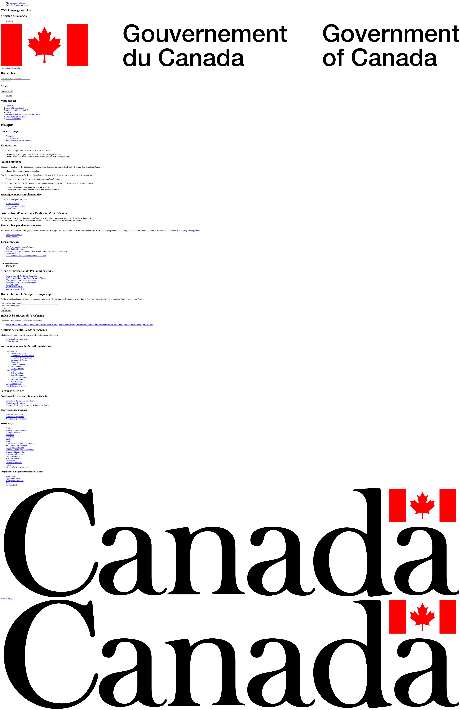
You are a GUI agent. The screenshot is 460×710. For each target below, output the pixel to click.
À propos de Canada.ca (14, 481)
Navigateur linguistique (191, 231)
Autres (150, 325)
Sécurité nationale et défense (16, 445)
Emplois (9, 428)
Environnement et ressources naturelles (20, 443)
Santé (8, 439)
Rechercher (6, 310)
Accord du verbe (12, 138)
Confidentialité (11, 485)
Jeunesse (9, 465)
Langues (9, 112)
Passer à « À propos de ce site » (18, 5)
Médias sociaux (11, 476)
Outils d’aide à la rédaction (16, 117)
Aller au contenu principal (15, 3)
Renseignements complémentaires (18, 140)
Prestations (10, 437)
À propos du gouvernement (16, 419)
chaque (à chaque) (13, 204)
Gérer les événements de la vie (17, 467)
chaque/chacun (11, 208)
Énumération (10, 136)
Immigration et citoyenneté (16, 430)
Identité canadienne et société (17, 110)
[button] (22, 276)
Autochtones (10, 461)
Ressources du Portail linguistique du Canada (23, 114)
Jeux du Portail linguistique (16, 386)
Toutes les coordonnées (14, 414)
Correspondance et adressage (17, 339)
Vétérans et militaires (14, 463)
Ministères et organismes (15, 417)
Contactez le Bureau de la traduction (19, 401)
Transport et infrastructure (15, 452)
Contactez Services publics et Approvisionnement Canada (27, 405)
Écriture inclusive (12, 341)
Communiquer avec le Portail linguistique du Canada (26, 256)
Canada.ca (10, 106)
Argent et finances (13, 456)
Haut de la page (7, 598)
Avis (7, 483)
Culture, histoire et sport (15, 108)
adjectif (15, 206)
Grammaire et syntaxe (14, 235)
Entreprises (10, 435)
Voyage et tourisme (13, 432)
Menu (7, 91)
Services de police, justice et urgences (20, 450)
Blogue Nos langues (13, 384)
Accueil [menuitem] (9, 96)
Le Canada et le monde (14, 454)
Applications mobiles (14, 478)
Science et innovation (14, 458)
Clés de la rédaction (13, 119)
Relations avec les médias (15, 403)
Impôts (8, 441)
